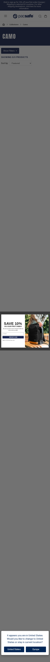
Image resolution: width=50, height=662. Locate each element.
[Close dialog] (47, 316)
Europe (35, 649)
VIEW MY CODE (13, 337)
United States (14, 649)
